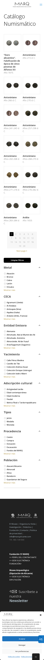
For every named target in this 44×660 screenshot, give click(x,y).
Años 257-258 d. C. (30, 128)
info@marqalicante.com (20, 536)
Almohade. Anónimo (16, 338)
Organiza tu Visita (28, 524)
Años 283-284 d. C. (12, 220)
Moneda (10, 424)
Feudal (10, 399)
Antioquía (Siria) (14, 309)
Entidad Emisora (15, 325)
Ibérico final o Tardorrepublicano (21, 402)
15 (20, 242)
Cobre (9, 280)
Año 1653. (27, 219)
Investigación (15, 527)
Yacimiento (12, 354)
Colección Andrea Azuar (17, 367)
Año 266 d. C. (10, 99)
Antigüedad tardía (15, 389)
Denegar (22, 645)
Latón (9, 283)
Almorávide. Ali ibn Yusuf (18, 341)
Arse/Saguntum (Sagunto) (18, 344)
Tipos (7, 412)
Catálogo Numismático (20, 20)
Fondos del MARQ (15, 450)
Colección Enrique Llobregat (19, 370)
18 (32, 242)
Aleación (10, 273)
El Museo (13, 524)
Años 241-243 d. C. (12, 128)
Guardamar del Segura (17, 479)
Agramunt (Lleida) (15, 302)
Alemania (11, 331)
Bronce (10, 277)
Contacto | (25, 530)
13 (11, 242)
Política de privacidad (28, 657)
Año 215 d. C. (29, 56)
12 (32, 238)
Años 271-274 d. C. (12, 189)
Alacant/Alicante (14, 466)
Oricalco (10, 287)
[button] (40, 615)
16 (24, 242)
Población (10, 460)
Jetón (9, 418)
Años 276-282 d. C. (30, 189)
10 (24, 238)
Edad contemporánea (16, 392)
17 (28, 242)
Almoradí (11, 469)
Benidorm (11, 476)
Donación (11, 443)
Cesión (10, 437)
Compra (10, 440)
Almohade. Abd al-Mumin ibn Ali (21, 334)
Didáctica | (28, 527)
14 (16, 242)
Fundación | (14, 530)
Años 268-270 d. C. (30, 159)
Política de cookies (14, 657)
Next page (21, 251)
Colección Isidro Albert (17, 373)
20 (24, 246)
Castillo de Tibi (13, 363)
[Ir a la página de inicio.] (22, 4)
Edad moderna (13, 396)
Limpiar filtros (17, 260)
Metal (8, 267)
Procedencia (12, 431)
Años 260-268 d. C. (12, 159)
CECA (7, 296)
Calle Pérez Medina (15, 360)
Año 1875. (12, 63)
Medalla (10, 421)
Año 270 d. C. (29, 99)
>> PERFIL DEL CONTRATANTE (22, 557)
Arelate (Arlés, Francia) (17, 315)
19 (20, 246)
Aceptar (22, 639)
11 (28, 238)
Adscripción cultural (18, 383)
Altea (9, 472)
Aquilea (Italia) (13, 312)
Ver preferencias (22, 651)
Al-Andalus (11, 305)
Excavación (12, 447)
